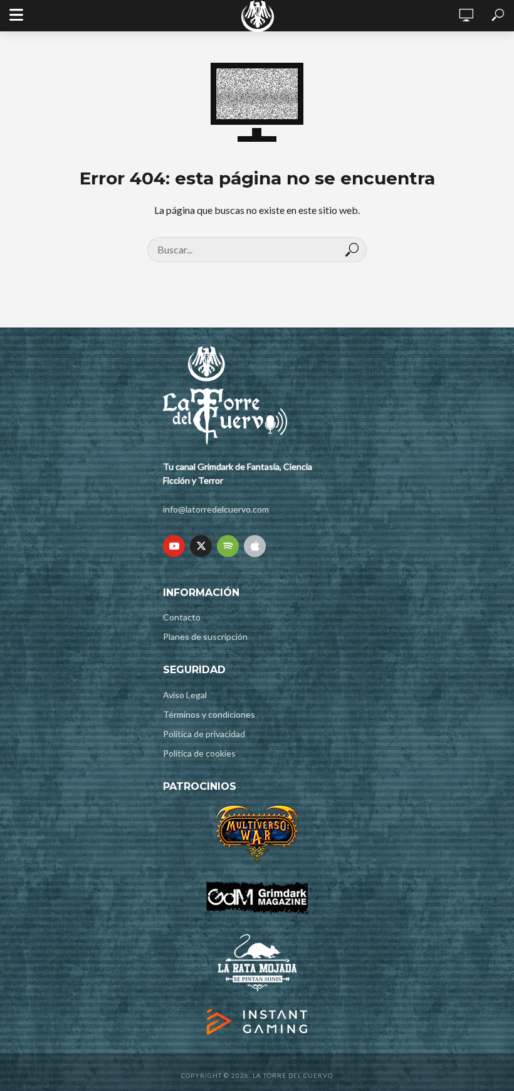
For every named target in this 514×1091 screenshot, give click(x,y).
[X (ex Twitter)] (201, 546)
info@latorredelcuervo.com (216, 509)
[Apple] (255, 546)
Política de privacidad (204, 733)
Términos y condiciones (209, 714)
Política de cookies (199, 753)
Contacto (182, 617)
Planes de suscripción (205, 636)
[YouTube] (174, 546)
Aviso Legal (185, 694)
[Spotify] (228, 546)
